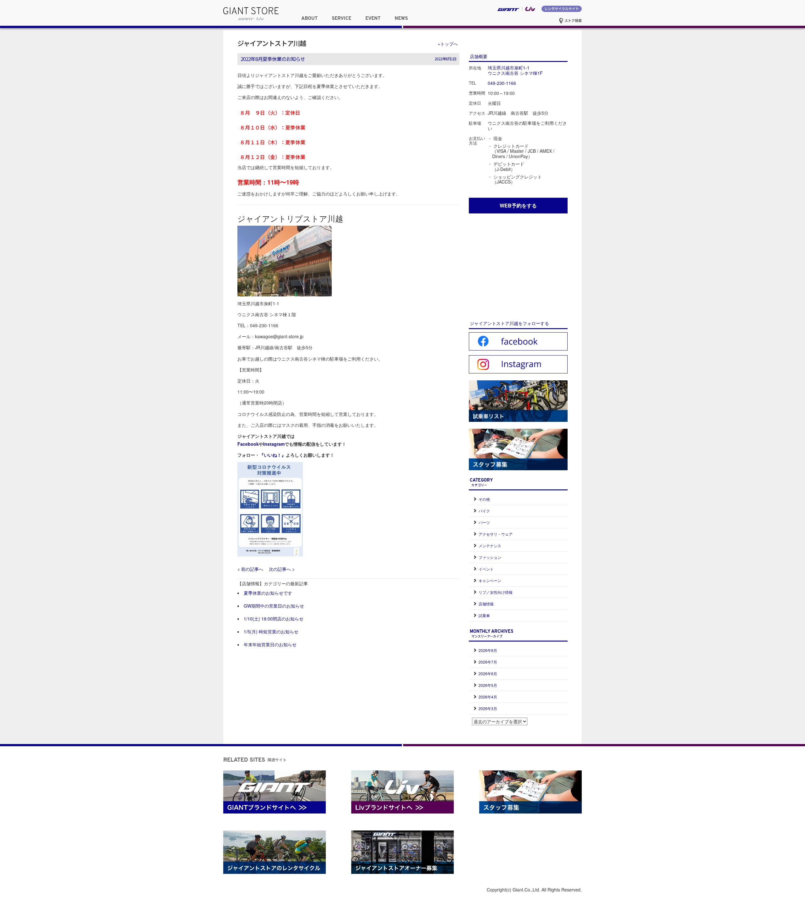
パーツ (484, 522)
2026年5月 (488, 685)
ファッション (490, 557)
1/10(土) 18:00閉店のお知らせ (273, 618)
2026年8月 (488, 650)
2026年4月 (488, 696)
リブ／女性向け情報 (496, 592)
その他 (484, 499)
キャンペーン (490, 580)
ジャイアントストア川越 (271, 43)
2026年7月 (488, 662)
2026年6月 (488, 673)
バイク (484, 510)
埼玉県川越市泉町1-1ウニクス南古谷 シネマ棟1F (515, 70)
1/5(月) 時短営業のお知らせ (271, 631)
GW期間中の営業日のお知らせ (274, 606)
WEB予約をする (518, 205)
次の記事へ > (282, 569)
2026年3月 (488, 708)
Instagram (274, 444)
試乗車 (484, 615)
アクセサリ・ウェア (496, 534)
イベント (486, 568)
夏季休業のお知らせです (268, 593)
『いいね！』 (272, 455)
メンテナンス (490, 545)
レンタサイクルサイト (561, 8)
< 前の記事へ (250, 569)
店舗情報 (486, 603)
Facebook (248, 444)
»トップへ (448, 44)
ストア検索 (573, 20)
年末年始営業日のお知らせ (270, 644)
